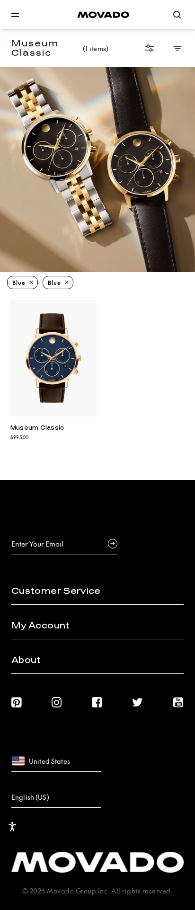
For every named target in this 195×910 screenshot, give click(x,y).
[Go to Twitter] (137, 702)
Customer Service (56, 591)
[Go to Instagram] (57, 702)
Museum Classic (37, 428)
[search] (177, 14)
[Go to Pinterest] (16, 702)
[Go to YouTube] (178, 702)
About (26, 660)
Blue (19, 282)
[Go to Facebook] (97, 702)
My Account (40, 625)
